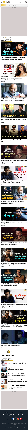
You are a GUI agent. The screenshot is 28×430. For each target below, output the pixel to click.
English (6, 412)
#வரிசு (19, 5)
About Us (7, 427)
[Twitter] (16, 419)
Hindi (20, 412)
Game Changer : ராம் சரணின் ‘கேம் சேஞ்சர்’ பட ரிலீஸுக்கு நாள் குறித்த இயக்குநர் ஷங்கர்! (16, 375)
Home (3, 427)
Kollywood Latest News (15, 423)
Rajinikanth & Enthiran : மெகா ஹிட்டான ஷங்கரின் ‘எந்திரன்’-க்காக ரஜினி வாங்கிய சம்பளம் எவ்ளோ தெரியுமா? (17, 363)
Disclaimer (14, 414)
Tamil (16, 412)
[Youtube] (21, 419)
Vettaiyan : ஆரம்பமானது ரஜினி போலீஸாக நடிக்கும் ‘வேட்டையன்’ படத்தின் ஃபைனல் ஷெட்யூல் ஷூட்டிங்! (17, 381)
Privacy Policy (6, 414)
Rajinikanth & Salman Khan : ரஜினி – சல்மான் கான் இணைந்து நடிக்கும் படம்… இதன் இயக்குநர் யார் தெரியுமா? (17, 369)
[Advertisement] (14, 22)
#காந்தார (9, 5)
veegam (16, 426)
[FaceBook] (13, 419)
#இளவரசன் (14, 5)
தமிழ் (20, 2)
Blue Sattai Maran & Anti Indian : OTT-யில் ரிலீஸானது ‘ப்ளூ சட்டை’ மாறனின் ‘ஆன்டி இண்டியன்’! (17, 387)
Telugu (12, 412)
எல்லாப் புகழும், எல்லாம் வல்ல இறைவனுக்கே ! (11, 345)
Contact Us (21, 414)
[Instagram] (18, 419)
